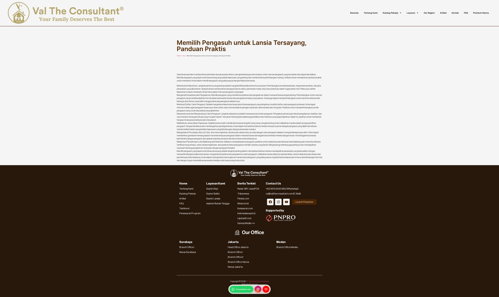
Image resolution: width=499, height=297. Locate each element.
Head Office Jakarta (238, 247)
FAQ (466, 13)
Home (179, 56)
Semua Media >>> (246, 223)
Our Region (429, 13)
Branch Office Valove (238, 262)
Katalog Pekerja (390, 13)
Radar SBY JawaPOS (248, 189)
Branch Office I (186, 247)
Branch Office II (235, 257)
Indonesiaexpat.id (246, 213)
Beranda (354, 13)
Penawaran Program (190, 213)
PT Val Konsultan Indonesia (257, 281)
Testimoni (184, 208)
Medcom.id (243, 203)
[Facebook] (270, 202)
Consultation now (243, 289)
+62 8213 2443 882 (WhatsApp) (282, 189)
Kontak (455, 13)
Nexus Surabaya (187, 252)
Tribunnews (243, 194)
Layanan (411, 13)
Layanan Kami (215, 183)
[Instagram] (278, 202)
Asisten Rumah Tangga (217, 203)
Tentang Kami (370, 13)
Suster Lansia (213, 198)
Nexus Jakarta (235, 267)
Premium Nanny (481, 13)
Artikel (443, 13)
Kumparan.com (245, 208)
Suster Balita (212, 194)
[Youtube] (286, 202)
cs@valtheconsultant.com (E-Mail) (283, 194)
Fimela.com (243, 198)
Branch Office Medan (287, 247)
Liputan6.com (244, 218)
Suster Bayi (212, 189)
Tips (184, 56)
